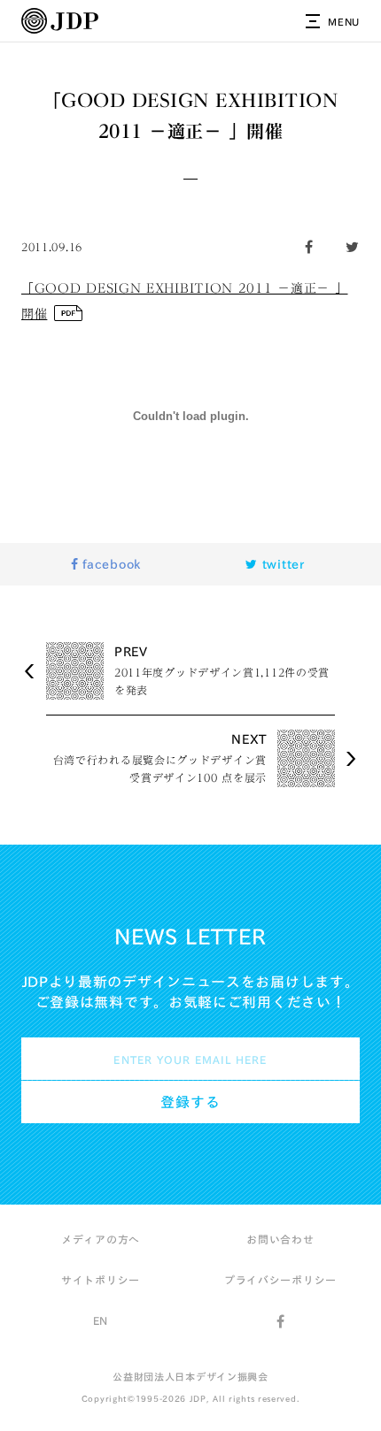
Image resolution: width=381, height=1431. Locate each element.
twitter (281, 564)
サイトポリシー (100, 1279)
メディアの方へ (100, 1239)
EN (100, 1320)
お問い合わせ (280, 1239)
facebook (110, 564)
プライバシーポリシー (280, 1279)
